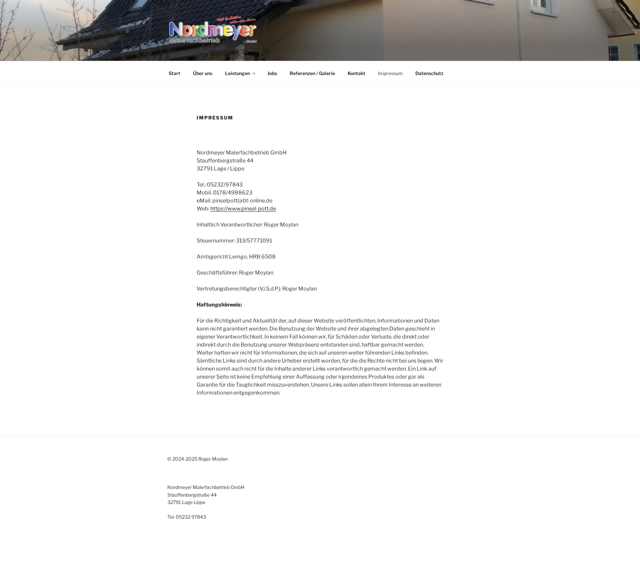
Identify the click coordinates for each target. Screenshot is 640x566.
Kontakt (356, 73)
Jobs (272, 73)
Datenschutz (429, 73)
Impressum (390, 73)
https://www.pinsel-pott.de (243, 208)
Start (174, 73)
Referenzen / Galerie (312, 73)
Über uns (202, 73)
